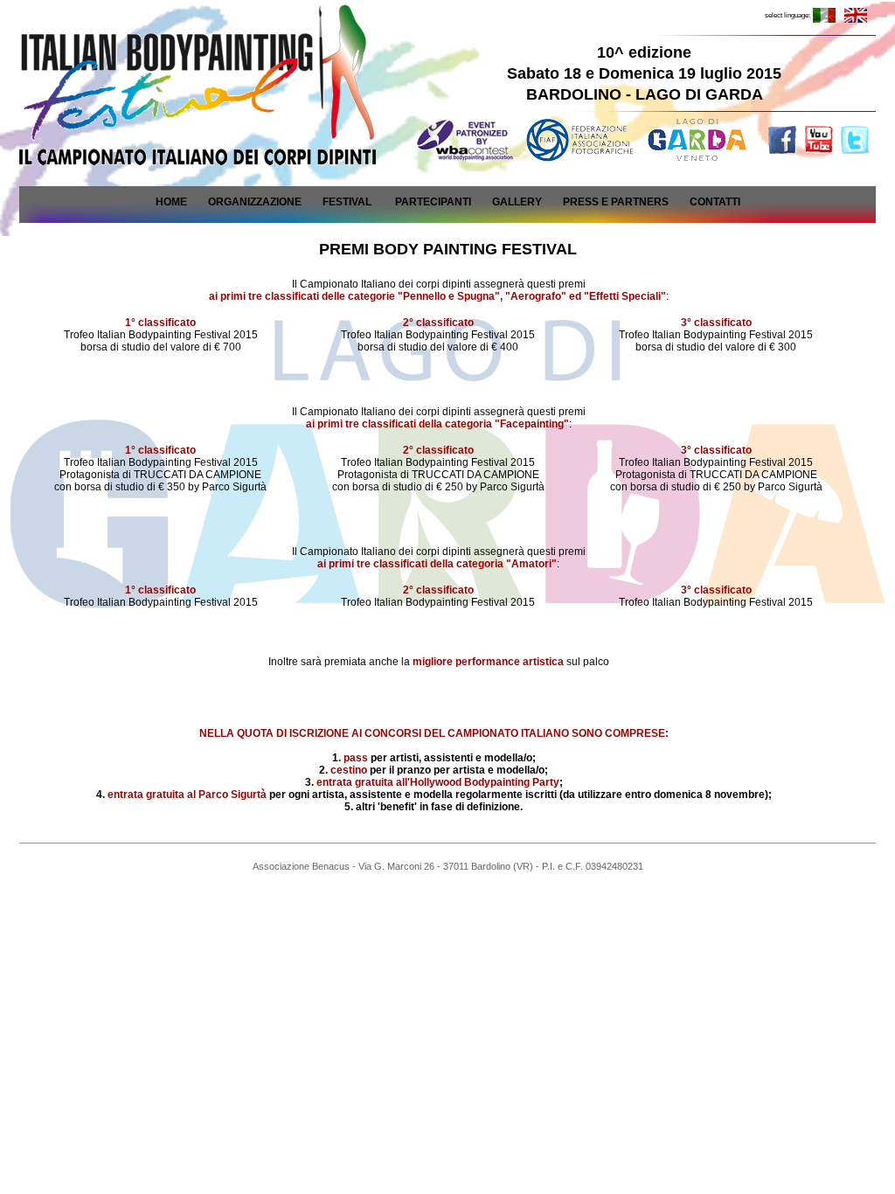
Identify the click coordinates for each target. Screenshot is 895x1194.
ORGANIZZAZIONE (255, 202)
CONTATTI (715, 202)
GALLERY (517, 202)
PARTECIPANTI (433, 202)
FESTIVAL (347, 202)
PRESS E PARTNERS (616, 202)
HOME (171, 202)
